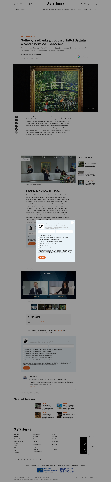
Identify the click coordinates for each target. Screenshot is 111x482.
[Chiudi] (72, 222)
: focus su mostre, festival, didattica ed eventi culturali (54, 237)
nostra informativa (58, 251)
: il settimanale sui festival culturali (48, 248)
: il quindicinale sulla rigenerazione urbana (51, 241)
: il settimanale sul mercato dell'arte (49, 239)
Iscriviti (42, 257)
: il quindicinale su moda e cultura (48, 243)
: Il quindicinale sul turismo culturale (48, 245)
